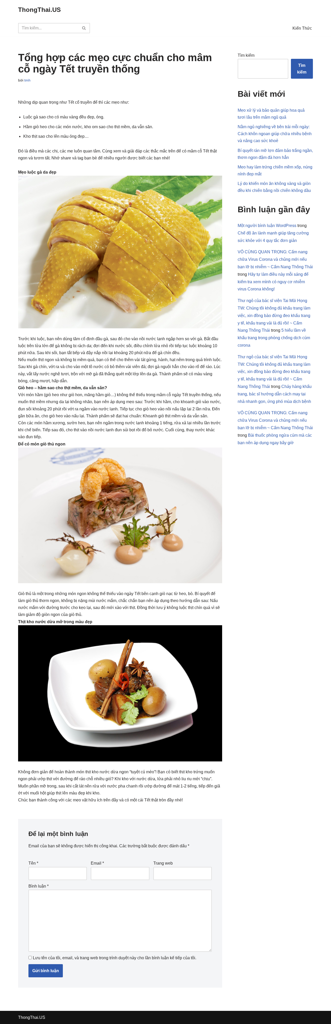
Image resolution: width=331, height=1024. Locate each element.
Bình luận (38, 886)
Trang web (163, 863)
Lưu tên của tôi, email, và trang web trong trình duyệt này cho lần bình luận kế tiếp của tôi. (114, 958)
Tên (33, 863)
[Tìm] (84, 28)
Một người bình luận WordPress (267, 225)
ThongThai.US (31, 1017)
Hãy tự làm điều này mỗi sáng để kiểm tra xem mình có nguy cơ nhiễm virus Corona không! (273, 281)
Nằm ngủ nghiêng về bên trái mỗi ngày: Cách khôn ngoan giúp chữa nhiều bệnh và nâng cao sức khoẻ (275, 134)
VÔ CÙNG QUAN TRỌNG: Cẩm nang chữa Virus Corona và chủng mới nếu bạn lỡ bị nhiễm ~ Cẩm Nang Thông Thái (275, 259)
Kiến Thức (302, 28)
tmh (27, 80)
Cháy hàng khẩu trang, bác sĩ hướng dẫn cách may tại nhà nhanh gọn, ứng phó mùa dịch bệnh (275, 394)
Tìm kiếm (246, 55)
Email (97, 863)
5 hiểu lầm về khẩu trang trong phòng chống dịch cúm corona (274, 337)
